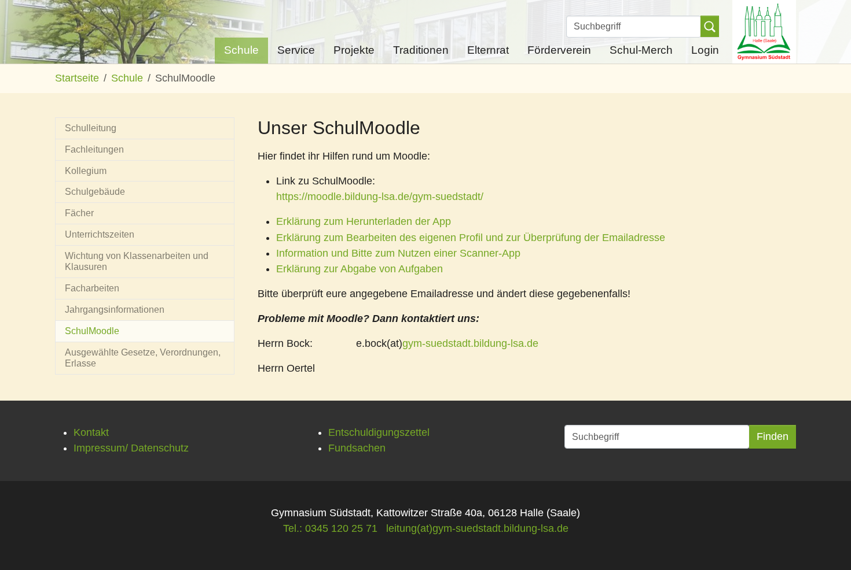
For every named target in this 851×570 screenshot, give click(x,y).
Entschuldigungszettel (379, 432)
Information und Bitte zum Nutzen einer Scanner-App (398, 253)
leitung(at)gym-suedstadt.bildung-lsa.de (477, 528)
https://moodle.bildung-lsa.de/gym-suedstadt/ (379, 196)
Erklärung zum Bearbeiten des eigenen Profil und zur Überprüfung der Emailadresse (470, 237)
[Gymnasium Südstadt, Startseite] (764, 32)
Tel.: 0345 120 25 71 (330, 528)
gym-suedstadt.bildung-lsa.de (470, 343)
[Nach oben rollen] (823, 542)
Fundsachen (357, 448)
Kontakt (91, 432)
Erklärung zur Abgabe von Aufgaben (359, 269)
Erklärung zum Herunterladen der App (363, 221)
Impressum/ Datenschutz (131, 448)
